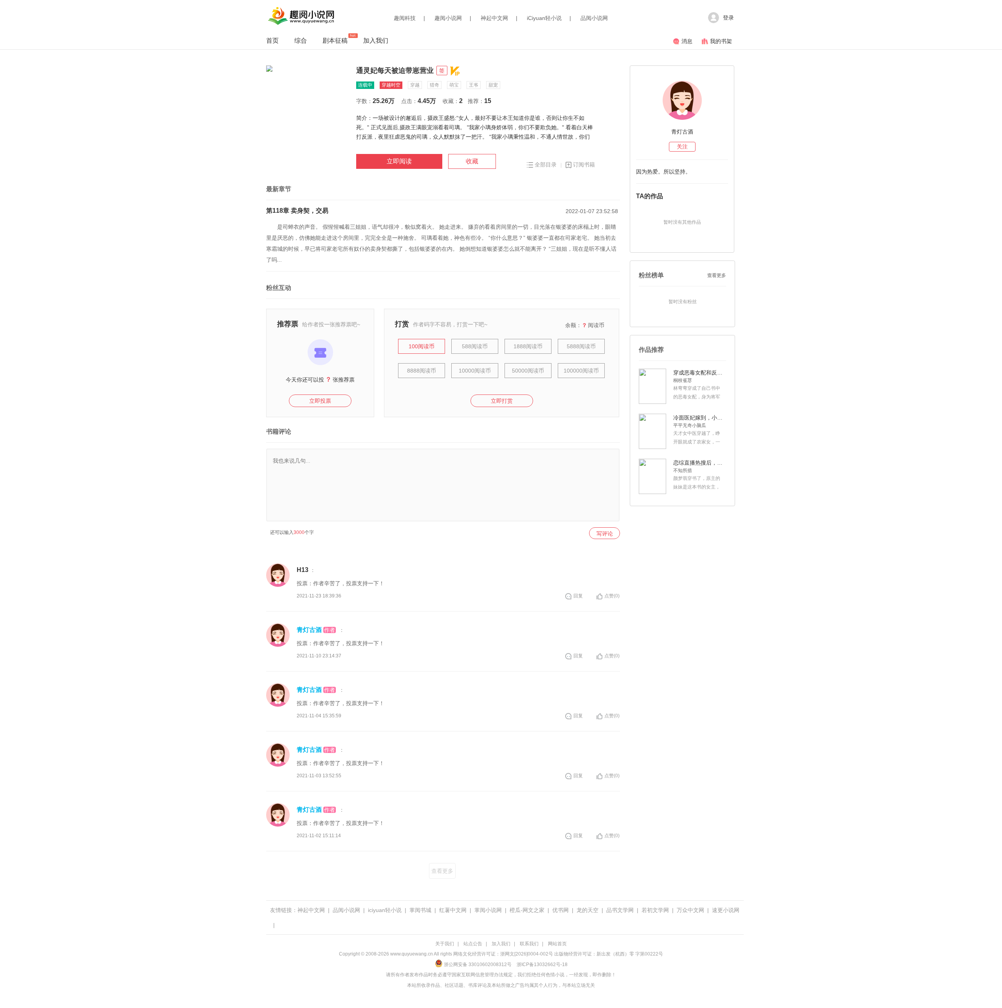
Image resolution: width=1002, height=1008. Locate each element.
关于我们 (444, 943)
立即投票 (320, 401)
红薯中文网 (453, 910)
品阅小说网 (594, 18)
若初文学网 (655, 910)
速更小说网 (725, 910)
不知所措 (682, 470)
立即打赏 (502, 401)
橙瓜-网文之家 (527, 910)
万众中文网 (690, 910)
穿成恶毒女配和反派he (698, 372)
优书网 (560, 910)
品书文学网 (620, 910)
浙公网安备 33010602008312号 (478, 964)
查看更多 (442, 871)
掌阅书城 (420, 910)
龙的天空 (587, 910)
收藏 (472, 161)
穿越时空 (391, 85)
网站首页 (557, 943)
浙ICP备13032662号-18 (542, 964)
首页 (272, 40)
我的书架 (721, 41)
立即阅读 (399, 161)
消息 (686, 41)
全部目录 (546, 164)
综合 (300, 40)
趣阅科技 (405, 18)
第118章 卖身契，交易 (297, 210)
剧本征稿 (335, 40)
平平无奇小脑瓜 (689, 425)
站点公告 (472, 943)
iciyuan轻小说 (385, 910)
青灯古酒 (309, 629)
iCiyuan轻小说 (544, 18)
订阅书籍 (584, 164)
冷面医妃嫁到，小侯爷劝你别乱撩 (698, 417)
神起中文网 (494, 18)
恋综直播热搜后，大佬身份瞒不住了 (698, 463)
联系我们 (529, 943)
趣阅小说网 (448, 18)
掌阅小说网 (488, 910)
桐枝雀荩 (682, 380)
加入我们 (375, 40)
